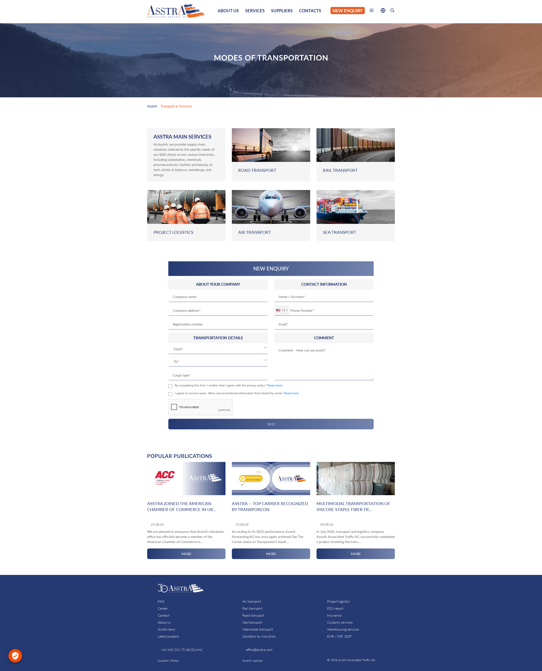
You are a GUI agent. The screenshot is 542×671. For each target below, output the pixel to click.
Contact (163, 615)
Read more (274, 385)
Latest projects (168, 636)
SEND (271, 424)
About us (164, 622)
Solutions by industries (259, 636)
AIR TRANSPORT (254, 232)
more (186, 554)
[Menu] (371, 11)
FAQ (161, 601)
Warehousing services (343, 629)
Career (163, 608)
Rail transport (252, 608)
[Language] (383, 11)
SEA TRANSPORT (339, 232)
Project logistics (338, 601)
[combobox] (218, 349)
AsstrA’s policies (252, 660)
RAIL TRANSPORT (340, 170)
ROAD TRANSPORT (257, 170)
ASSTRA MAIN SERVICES (182, 137)
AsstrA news (166, 629)
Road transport (253, 615)
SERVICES (255, 10)
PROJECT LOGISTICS (173, 232)
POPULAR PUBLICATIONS (179, 456)
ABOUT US (228, 10)
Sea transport (252, 622)
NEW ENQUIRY (348, 10)
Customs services (340, 622)
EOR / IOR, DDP (339, 636)
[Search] (392, 11)
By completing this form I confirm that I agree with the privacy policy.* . (229, 385)
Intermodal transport (257, 629)
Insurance (334, 615)
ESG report (335, 608)
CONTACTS (310, 10)
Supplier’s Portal (168, 660)
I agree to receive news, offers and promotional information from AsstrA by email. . (237, 393)
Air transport (251, 601)
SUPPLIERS (282, 10)
